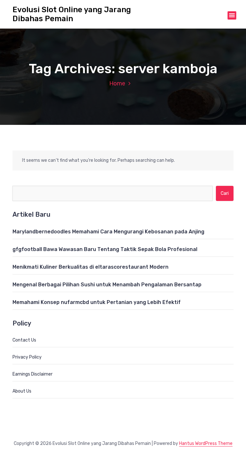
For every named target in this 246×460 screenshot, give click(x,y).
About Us (21, 391)
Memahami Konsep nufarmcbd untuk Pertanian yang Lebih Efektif (96, 302)
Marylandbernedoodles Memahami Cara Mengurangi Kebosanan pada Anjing (108, 232)
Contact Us (24, 340)
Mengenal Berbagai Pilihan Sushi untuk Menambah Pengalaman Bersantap (106, 285)
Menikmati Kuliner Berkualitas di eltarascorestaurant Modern (90, 267)
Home (117, 83)
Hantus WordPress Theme (206, 443)
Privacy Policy (27, 357)
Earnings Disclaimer (32, 374)
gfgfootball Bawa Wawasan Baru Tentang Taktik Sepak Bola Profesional (104, 249)
